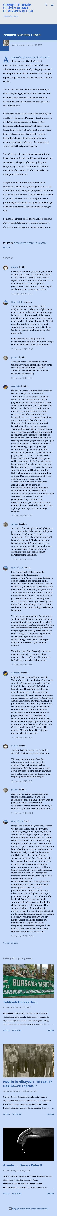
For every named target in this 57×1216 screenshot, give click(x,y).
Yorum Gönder (10, 943)
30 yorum (16, 1030)
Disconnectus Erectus (25, 243)
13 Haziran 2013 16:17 (21, 781)
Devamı (50, 1030)
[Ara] (45, 4)
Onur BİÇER (17, 302)
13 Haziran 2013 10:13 (22, 293)
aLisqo (14, 267)
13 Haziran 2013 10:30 (22, 349)
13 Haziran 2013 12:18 (21, 737)
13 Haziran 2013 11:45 (21, 515)
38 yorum (16, 1193)
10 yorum (16, 1114)
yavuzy (14, 357)
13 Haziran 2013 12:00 (22, 664)
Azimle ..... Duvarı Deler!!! (22, 1165)
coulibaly (15, 386)
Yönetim (42, 243)
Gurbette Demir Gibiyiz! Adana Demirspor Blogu (18, 8)
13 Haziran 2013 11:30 (22, 378)
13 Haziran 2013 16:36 (22, 813)
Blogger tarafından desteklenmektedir (30, 1208)
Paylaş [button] (6, 247)
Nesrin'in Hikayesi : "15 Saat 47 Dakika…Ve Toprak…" (27, 1083)
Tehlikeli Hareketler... (20, 1002)
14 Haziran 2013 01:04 (22, 936)
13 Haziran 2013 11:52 (21, 559)
